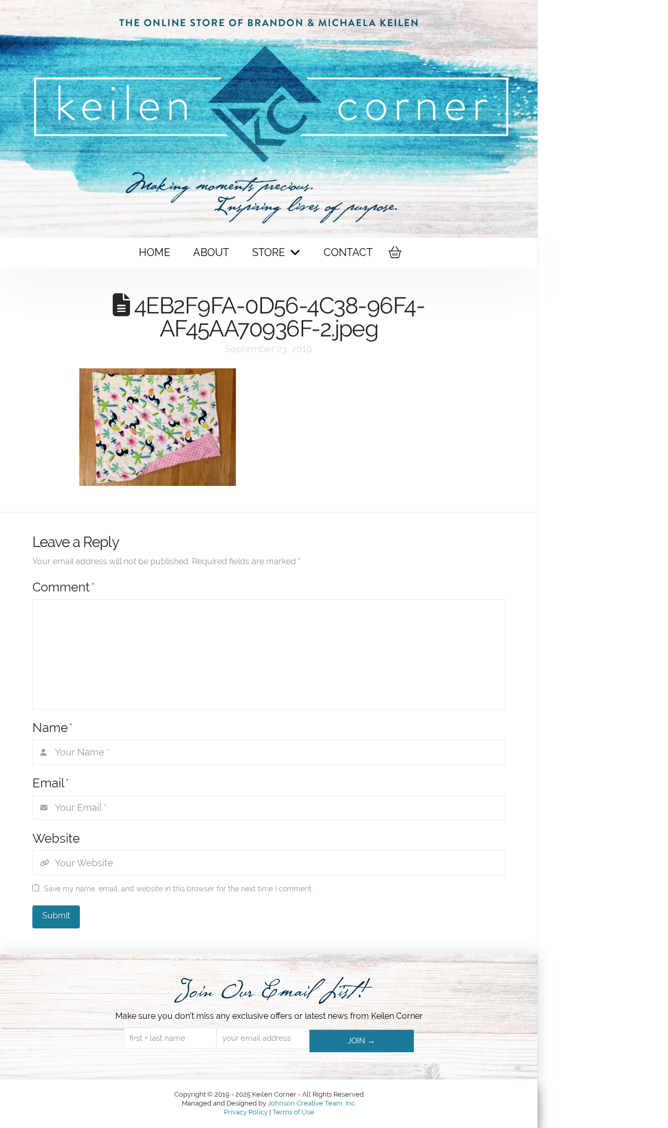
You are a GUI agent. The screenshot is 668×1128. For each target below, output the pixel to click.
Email (50, 782)
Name (52, 727)
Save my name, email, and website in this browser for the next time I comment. (178, 889)
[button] (394, 252)
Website (56, 838)
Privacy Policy (246, 1112)
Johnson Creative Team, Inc (311, 1103)
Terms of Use (293, 1112)
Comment (63, 587)
